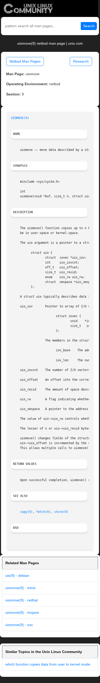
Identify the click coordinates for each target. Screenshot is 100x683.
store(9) (61, 512)
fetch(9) (43, 512)
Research (81, 61)
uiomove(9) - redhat (21, 600)
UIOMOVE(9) (20, 118)
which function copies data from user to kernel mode (47, 664)
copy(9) (26, 512)
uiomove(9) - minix (20, 588)
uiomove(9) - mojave (22, 612)
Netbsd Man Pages (25, 61)
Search (89, 26)
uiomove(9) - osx (19, 625)
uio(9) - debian (17, 575)
